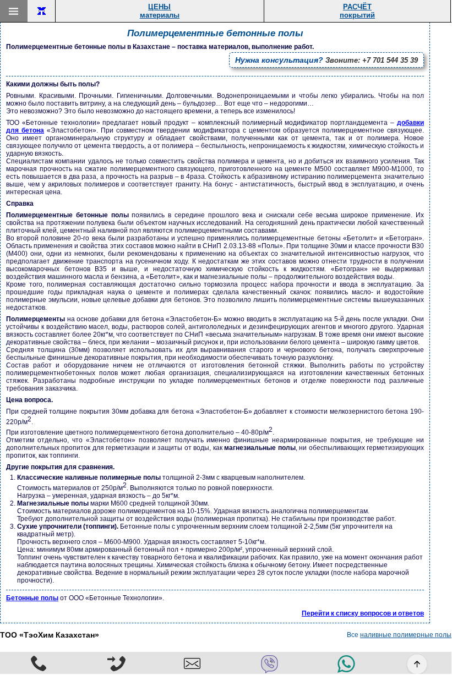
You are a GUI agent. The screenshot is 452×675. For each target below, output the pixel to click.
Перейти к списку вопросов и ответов (363, 613)
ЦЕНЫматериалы (159, 11)
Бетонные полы (32, 598)
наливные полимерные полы (405, 635)
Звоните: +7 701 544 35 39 (326, 60)
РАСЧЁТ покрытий (357, 11)
